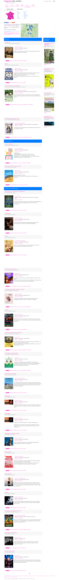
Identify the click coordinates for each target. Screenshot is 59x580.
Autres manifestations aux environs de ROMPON (18, 410)
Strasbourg (26, 14)
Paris (18, 11)
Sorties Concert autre (18, 218)
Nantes (25, 13)
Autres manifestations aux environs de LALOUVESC (19, 184)
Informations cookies (22, 578)
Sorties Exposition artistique (20, 123)
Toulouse (25, 11)
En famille (22, 5)
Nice (24, 12)
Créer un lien (32, 578)
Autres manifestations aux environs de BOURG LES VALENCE (20, 349)
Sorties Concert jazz (18, 46)
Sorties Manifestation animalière (20, 90)
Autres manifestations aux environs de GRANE (18, 82)
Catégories (17, 5)
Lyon (18, 13)
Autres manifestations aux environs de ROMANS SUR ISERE (20, 162)
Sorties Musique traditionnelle (20, 240)
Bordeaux (18, 18)
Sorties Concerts (18, 196)
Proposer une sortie (7, 578)
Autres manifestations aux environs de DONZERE (18, 329)
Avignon (25, 18)
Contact (28, 578)
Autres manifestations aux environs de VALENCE (18, 60)
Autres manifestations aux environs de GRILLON (18, 392)
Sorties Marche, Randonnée (19, 378)
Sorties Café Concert (18, 400)
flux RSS (13, 22)
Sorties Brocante (18, 68)
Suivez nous (6, 22)
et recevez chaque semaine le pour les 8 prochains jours (12, 33)
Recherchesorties (7, 6)
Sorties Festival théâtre (19, 148)
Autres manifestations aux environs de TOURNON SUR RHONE (21, 137)
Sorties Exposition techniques (20, 515)
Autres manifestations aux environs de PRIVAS (18, 448)
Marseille (18, 12)
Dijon (18, 17)
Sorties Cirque (17, 555)
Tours (25, 17)
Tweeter (10, 22)
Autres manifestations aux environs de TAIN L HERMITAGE (20, 306)
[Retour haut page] (29, 574)
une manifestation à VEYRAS (11, 31)
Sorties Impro (17, 273)
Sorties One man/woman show (20, 478)
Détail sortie (7, 60)
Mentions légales (15, 578)
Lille (17, 14)
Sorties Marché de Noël (19, 456)
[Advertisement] (42, 15)
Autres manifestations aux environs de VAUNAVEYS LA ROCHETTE (21, 104)
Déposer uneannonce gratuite (27, 6)
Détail (45, 64)
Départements (11, 5)
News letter (33, 5)
